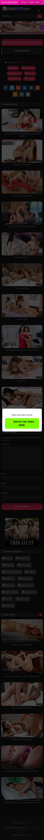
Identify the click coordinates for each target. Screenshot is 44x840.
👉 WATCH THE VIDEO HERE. (22, 423)
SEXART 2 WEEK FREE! (30, 2)
